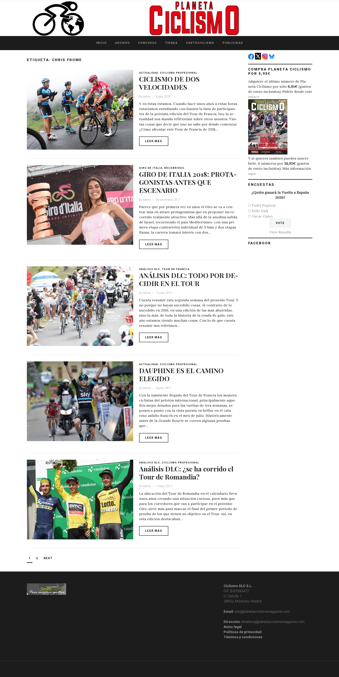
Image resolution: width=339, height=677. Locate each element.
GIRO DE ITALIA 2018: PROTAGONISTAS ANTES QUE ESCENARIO (188, 182)
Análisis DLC (149, 269)
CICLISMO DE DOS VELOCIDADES (169, 82)
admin (147, 96)
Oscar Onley (262, 216)
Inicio (101, 42)
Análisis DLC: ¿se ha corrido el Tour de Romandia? (186, 472)
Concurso (147, 42)
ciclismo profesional (178, 72)
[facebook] (251, 58)
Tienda (171, 42)
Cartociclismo (200, 42)
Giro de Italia (150, 168)
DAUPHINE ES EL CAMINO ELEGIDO (181, 374)
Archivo (122, 42)
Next (48, 558)
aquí (252, 173)
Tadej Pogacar (264, 205)
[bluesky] (272, 58)
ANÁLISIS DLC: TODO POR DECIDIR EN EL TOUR (188, 279)
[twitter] (258, 58)
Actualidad (148, 72)
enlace (253, 96)
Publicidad (232, 42)
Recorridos (174, 168)
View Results (280, 232)
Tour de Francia (176, 269)
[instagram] (265, 58)
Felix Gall (260, 211)
